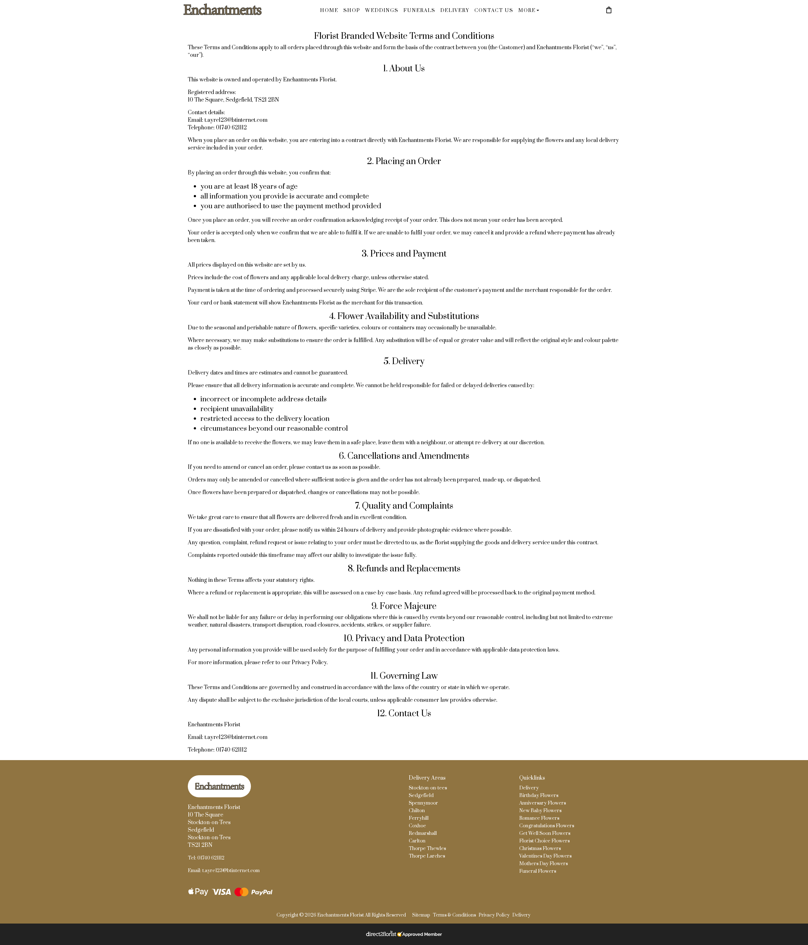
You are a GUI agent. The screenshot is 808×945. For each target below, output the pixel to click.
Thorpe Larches (427, 856)
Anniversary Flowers (542, 803)
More (527, 11)
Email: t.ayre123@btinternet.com (224, 871)
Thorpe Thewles (427, 849)
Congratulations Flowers (546, 826)
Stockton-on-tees (428, 788)
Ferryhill (419, 818)
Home (329, 11)
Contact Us (493, 11)
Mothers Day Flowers (543, 864)
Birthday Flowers (538, 796)
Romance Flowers (539, 818)
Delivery (454, 11)
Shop (351, 11)
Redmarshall (423, 833)
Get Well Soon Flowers (544, 833)
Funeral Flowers (537, 871)
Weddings (381, 11)
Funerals (419, 11)
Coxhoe (417, 826)
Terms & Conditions (454, 915)
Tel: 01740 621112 (206, 858)
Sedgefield (421, 796)
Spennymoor (423, 803)
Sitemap (421, 915)
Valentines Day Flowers (545, 856)
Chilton (417, 811)
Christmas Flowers (540, 849)
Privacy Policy (494, 915)
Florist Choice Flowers (544, 841)
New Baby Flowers (540, 811)
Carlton (417, 841)
